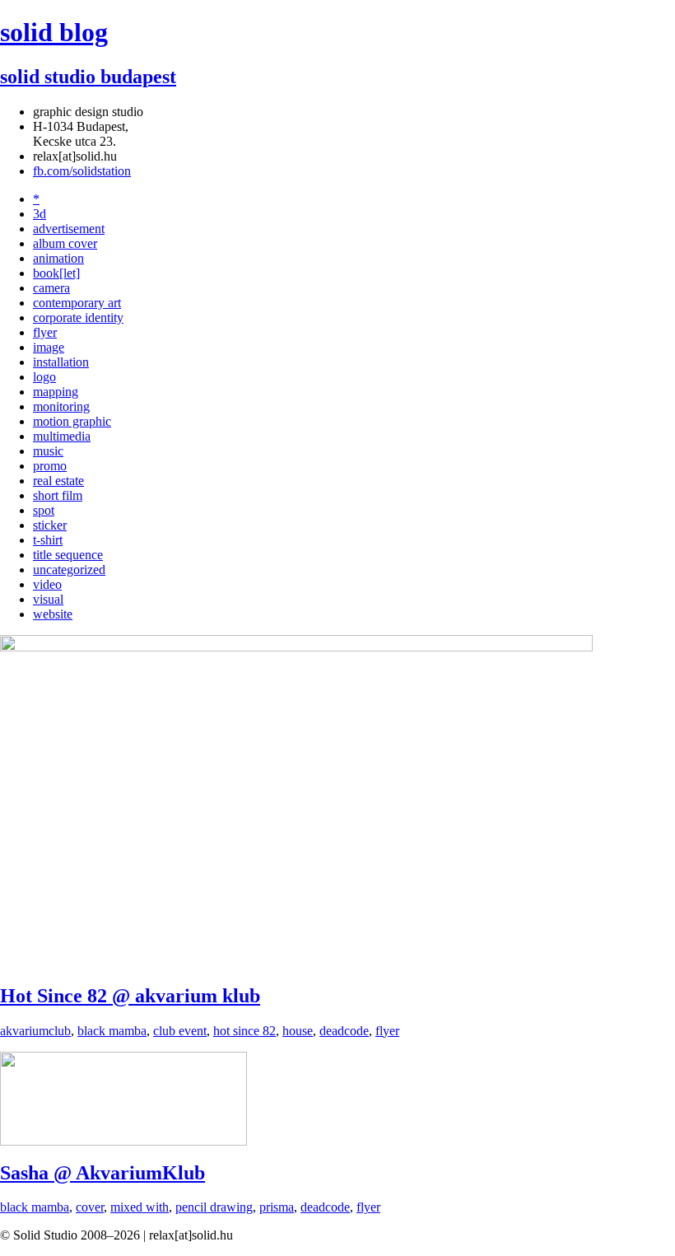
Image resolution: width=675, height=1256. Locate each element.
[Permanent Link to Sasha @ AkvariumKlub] (123, 1141)
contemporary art (77, 303)
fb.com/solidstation (82, 171)
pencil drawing (214, 1207)
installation (61, 362)
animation (58, 258)
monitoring (61, 406)
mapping (55, 392)
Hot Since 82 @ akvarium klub (130, 995)
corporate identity (78, 317)
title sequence (68, 555)
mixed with (139, 1207)
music (48, 451)
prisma (276, 1207)
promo (50, 466)
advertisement (69, 229)
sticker (50, 525)
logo (44, 377)
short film (57, 495)
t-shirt (48, 540)
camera (51, 288)
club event (180, 1031)
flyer (45, 332)
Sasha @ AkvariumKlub (102, 1173)
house (297, 1031)
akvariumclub (35, 1031)
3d (39, 214)
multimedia (62, 436)
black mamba (112, 1031)
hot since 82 (244, 1031)
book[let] (56, 273)
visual (48, 599)
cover (90, 1207)
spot (43, 510)
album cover (65, 243)
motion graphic (72, 421)
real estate (58, 481)
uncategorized (69, 570)
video (47, 584)
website (52, 614)
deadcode (344, 1031)
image (48, 347)
